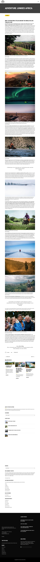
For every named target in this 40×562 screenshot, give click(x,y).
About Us (3, 548)
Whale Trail (6, 501)
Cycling (7, 15)
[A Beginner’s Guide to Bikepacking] (10, 363)
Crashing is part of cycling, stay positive (14, 430)
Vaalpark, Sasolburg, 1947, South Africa (7, 531)
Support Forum (23, 474)
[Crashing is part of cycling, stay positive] (6, 430)
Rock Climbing (7, 503)
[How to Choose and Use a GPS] (6, 426)
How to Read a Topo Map (11, 421)
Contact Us (3, 549)
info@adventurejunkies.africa (5, 533)
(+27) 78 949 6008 (4, 532)
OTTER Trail (6, 500)
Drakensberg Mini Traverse (8, 507)
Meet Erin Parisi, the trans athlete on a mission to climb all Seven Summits (19, 370)
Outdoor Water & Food (8, 496)
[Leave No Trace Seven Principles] (6, 435)
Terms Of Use (3, 551)
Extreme (15, 352)
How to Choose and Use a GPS (12, 425)
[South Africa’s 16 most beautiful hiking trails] (30, 365)
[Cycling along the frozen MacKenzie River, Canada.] (20, 257)
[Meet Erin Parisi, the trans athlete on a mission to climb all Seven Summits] (20, 364)
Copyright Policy (4, 552)
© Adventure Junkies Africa (22, 559)
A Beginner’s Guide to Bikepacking (9, 366)
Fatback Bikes (27, 131)
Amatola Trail (6, 504)
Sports (17, 352)
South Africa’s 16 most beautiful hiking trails (29, 370)
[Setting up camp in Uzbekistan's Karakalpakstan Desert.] (20, 121)
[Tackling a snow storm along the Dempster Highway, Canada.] (20, 196)
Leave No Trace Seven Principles (13, 434)
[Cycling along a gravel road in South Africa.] (20, 274)
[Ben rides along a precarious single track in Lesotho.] (20, 291)
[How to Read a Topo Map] (6, 421)
